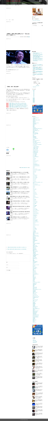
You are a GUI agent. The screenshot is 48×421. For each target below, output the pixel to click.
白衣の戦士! (34, 290)
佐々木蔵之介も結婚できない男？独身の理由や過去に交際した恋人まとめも (38, 367)
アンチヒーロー (35, 161)
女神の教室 (34, 256)
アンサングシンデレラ (35, 160)
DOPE (33, 126)
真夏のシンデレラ (35, 292)
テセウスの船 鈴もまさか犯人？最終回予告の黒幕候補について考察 (38, 384)
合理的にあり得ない (35, 246)
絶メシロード (34, 301)
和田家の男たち (35, 249)
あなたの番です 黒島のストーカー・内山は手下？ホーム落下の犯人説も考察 (38, 374)
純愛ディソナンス (35, 300)
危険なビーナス (35, 245)
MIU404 (34, 131)
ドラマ (34, 198)
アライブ (34, 159)
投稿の (34, 340)
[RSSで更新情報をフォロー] (41, 1)
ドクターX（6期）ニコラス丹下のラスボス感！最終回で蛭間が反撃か (39, 371)
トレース (34, 195)
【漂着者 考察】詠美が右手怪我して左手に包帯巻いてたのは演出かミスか (17, 247)
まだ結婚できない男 (35, 151)
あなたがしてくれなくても (36, 140)
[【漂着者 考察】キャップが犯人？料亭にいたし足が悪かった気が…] (8, 184)
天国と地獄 (34, 253)
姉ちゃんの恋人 (35, 257)
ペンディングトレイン (35, 212)
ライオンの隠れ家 (35, 220)
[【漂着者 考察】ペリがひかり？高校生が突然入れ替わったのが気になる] (8, 178)
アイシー (34, 157)
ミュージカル (34, 216)
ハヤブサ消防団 (35, 205)
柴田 (20, 167)
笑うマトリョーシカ (35, 299)
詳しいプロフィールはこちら (36, 20)
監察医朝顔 (34, 291)
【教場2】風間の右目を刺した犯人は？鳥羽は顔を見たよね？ (39, 390)
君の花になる (34, 248)
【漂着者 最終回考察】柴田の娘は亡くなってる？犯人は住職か (19, 172)
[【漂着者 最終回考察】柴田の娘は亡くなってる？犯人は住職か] (8, 174)
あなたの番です (35, 141)
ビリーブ (34, 207)
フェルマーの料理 (35, 209)
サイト (7, 267)
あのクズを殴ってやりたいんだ (37, 142)
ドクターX (34, 196)
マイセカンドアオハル (35, 213)
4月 (33, 94)
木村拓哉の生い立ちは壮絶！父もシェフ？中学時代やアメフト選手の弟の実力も (38, 397)
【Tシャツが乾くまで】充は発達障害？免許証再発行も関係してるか (39, 347)
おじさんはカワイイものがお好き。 (37, 144)
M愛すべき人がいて (35, 132)
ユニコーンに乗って (35, 219)
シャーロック (34, 181)
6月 (33, 92)
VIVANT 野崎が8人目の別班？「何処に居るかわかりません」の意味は (38, 357)
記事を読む (11, 175)
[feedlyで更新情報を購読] (39, 1)
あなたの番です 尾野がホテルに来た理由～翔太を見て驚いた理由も (39, 364)
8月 (33, 91)
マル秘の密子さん (35, 215)
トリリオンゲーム (35, 194)
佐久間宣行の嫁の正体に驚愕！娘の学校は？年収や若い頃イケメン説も (38, 360)
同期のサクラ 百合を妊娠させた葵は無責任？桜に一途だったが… (38, 414)
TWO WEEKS (34, 137)
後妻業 (34, 260)
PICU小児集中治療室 (35, 133)
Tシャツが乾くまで (35, 138)
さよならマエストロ (35, 149)
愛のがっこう (34, 266)
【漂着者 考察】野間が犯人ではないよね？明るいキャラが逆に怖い (20, 191)
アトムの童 (34, 158)
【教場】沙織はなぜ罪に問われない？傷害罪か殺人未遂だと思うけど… (38, 377)
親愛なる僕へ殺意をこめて (36, 308)
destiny (34, 125)
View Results (37, 85)
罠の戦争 (34, 304)
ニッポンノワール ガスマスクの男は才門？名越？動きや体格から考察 (38, 404)
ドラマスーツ (34, 200)
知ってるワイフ (35, 294)
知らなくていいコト (35, 295)
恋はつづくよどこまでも (36, 264)
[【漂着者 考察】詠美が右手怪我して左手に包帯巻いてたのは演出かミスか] (8, 202)
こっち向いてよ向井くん (36, 146)
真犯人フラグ (34, 293)
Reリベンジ (34, 134)
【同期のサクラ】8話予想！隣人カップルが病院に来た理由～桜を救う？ (39, 394)
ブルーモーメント (35, 211)
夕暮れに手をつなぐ (35, 251)
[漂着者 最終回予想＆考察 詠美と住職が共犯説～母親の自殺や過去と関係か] (8, 213)
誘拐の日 (34, 309)
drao (29, 167)
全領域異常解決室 (35, 240)
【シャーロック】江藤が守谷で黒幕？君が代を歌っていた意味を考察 (38, 387)
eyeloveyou (34, 127)
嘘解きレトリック (35, 250)
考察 (26, 167)
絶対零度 (34, 302)
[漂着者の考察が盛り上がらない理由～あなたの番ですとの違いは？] (8, 198)
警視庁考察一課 (35, 312)
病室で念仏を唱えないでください (37, 289)
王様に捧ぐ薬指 (35, 287)
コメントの (35, 341)
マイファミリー (35, 214)
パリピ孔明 (34, 206)
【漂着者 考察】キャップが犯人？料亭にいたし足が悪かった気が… (17, 103)
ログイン (34, 339)
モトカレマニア (35, 217)
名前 (7, 262)
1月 (33, 96)
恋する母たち (34, 262)
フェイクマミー (35, 208)
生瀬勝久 (25, 167)
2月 (33, 95)
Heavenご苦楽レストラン (36, 130)
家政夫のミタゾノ (35, 258)
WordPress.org (35, 342)
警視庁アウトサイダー (35, 310)
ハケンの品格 (34, 203)
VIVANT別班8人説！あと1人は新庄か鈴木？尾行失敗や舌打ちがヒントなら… (39, 354)
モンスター (34, 218)
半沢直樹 (34, 244)
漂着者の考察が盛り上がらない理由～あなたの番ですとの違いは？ (19, 196)
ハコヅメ (34, 204)
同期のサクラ (34, 247)
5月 (33, 93)
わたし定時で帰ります (35, 156)
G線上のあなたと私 (35, 129)
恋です (34, 263)
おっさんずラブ (35, 145)
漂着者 (29, 36)
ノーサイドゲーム (35, 202)
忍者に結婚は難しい (35, 261)
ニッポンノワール (35, 201)
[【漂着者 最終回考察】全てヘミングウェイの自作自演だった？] (8, 188)
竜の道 (34, 298)
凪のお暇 (34, 241)
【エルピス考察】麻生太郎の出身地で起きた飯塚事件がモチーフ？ (38, 350)
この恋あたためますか (35, 147)
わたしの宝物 (34, 155)
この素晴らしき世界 (35, 148)
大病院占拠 (34, 252)
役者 (33, 259)
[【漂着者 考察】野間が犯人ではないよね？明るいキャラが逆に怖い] (8, 193)
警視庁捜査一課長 (35, 311)
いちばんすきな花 (35, 143)
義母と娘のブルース (35, 306)
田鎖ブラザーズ (35, 288)
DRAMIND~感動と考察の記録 (13, 1)
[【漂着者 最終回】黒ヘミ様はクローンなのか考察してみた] (8, 218)
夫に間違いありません (35, 254)
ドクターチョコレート (35, 197)
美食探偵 (34, 305)
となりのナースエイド (35, 150)
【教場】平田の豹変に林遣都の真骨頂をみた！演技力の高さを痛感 (38, 411)
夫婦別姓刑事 (34, 255)
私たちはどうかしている (36, 296)
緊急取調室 (34, 303)
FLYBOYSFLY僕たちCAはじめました (37, 128)
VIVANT (34, 139)
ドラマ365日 (34, 199)
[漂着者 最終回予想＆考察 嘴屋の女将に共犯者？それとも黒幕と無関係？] (8, 208)
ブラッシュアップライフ (36, 210)
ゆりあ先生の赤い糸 (35, 152)
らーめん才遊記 (35, 153)
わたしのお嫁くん (35, 154)
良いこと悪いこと (35, 307)
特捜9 (33, 286)
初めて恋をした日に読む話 (36, 243)
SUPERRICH (34, 136)
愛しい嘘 (34, 265)
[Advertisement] (18, 13)
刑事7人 (34, 242)
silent (33, 135)
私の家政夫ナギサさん (35, 297)
